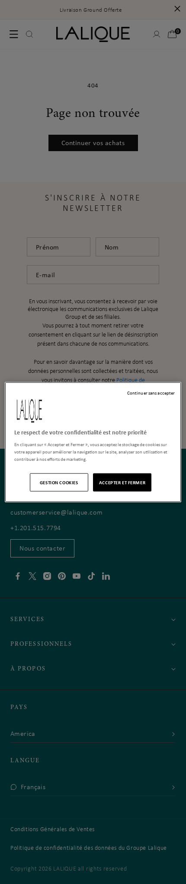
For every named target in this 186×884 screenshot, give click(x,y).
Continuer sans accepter (151, 392)
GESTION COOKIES (59, 482)
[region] (93, 442)
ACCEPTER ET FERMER (122, 482)
